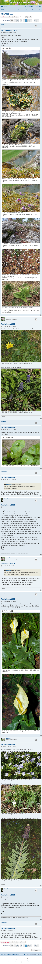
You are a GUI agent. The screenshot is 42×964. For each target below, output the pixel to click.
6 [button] (28, 21)
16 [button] (35, 21)
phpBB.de (28, 960)
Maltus (3, 24)
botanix (6, 498)
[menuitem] (6, 6)
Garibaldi (3, 421)
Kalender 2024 (7, 14)
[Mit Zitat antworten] (36, 26)
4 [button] (23, 21)
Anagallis (8, 318)
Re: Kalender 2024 (9, 30)
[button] (11, 20)
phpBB (15, 958)
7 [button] (30, 21)
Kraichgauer (4, 471)
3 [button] (21, 21)
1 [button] (17, 21)
